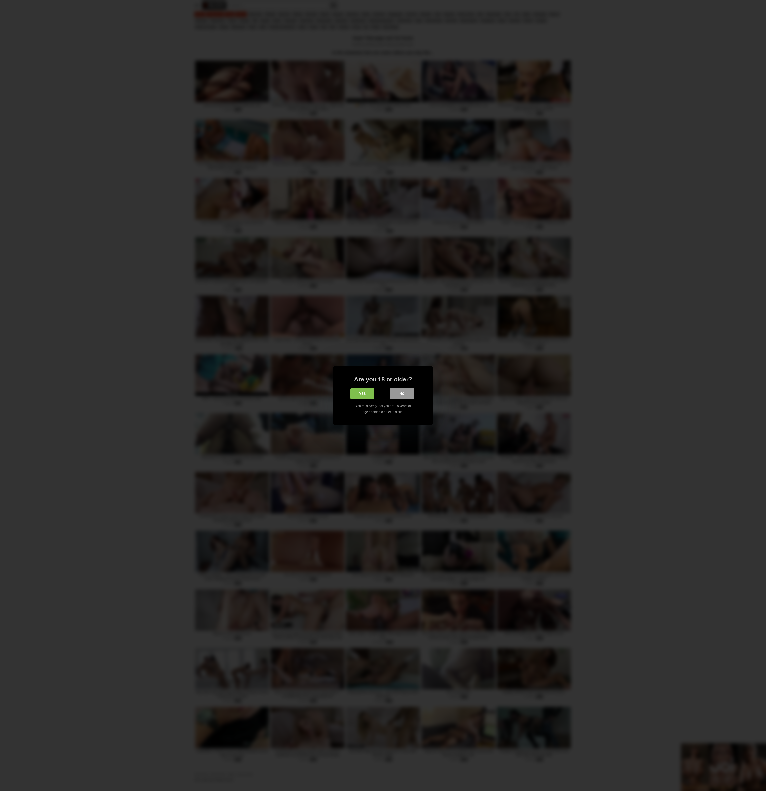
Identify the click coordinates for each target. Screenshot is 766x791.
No (402, 393)
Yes (362, 393)
